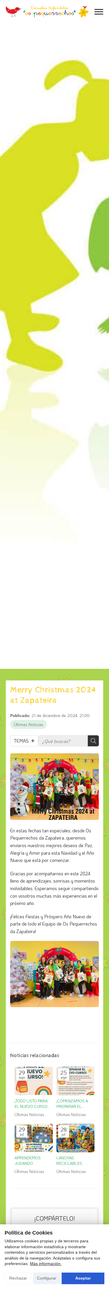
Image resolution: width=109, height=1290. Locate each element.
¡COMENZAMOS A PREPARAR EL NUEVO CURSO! (72, 1103)
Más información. (46, 1263)
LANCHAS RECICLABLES (69, 1160)
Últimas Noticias (28, 724)
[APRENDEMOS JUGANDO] (34, 1138)
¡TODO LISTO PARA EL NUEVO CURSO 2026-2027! (31, 1103)
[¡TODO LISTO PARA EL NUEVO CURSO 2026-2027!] (34, 1081)
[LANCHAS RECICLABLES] (75, 1138)
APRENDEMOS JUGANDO (28, 1160)
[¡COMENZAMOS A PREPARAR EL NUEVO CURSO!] (75, 1081)
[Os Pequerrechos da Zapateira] (47, 12)
